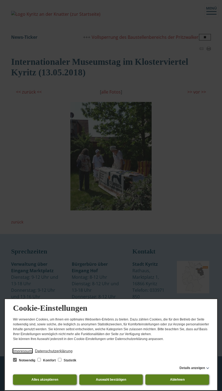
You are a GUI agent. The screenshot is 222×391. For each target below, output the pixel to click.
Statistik (69, 360)
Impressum (22, 351)
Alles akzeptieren (44, 380)
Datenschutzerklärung (54, 351)
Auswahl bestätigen (111, 380)
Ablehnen (177, 380)
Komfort (49, 360)
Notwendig (27, 360)
